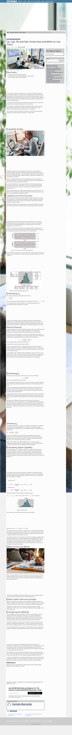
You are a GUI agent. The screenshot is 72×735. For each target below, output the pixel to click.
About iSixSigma (10, 721)
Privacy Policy (37, 1)
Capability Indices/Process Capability (18, 32)
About (43, 1)
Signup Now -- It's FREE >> (35, 693)
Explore (20, 1)
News (29, 1)
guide (33, 602)
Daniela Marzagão (21, 47)
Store (32, 1)
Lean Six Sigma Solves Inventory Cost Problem (14, 714)
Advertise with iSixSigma (46, 721)
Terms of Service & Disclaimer (22, 721)
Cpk (15, 711)
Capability (12, 711)
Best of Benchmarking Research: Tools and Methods (33, 714)
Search (47, 58)
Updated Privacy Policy (34, 721)
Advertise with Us (49, 1)
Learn (24, 1)
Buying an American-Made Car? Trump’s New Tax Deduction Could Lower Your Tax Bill (53, 69)
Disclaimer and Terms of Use (16, 697)
